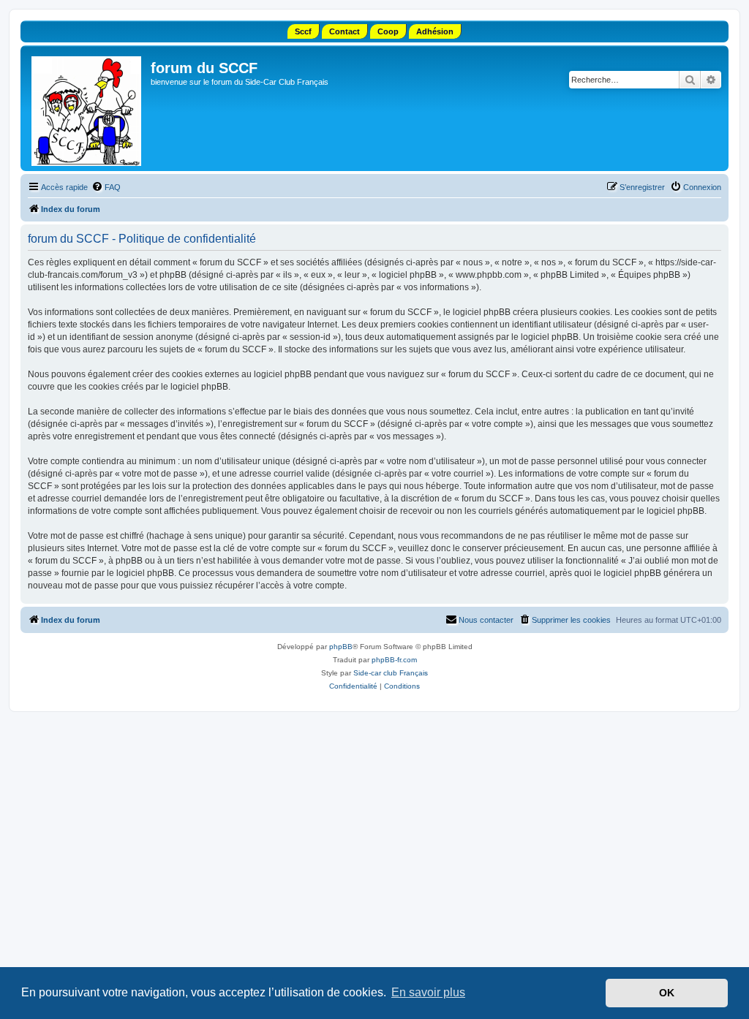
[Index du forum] (87, 108)
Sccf (303, 31)
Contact (344, 31)
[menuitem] (106, 187)
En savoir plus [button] (428, 992)
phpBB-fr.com (394, 660)
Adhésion (434, 31)
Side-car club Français (390, 673)
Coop (388, 31)
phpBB (341, 647)
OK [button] (666, 993)
